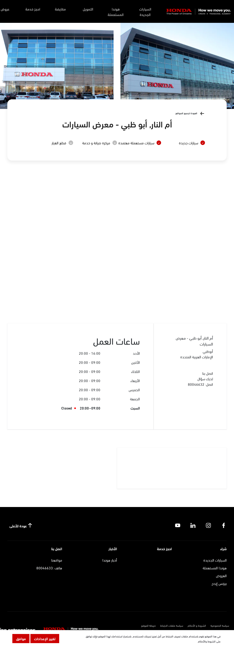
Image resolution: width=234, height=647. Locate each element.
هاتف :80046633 (49, 567)
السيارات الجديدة (145, 11)
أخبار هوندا (109, 560)
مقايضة (60, 8)
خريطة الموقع (148, 625)
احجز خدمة (32, 8)
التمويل (88, 8)
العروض (221, 575)
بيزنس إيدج (219, 583)
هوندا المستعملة (116, 11)
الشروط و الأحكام (197, 625)
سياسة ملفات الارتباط (171, 625)
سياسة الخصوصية (219, 625)
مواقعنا (56, 560)
